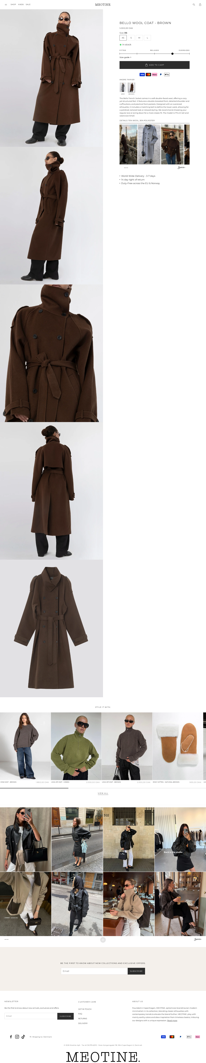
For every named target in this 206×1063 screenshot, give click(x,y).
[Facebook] (11, 1037)
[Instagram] (17, 1037)
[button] (5, 4)
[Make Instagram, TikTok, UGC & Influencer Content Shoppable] (181, 168)
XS (123, 38)
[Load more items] (103, 940)
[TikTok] (23, 1037)
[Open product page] (25, 746)
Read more (172, 1020)
